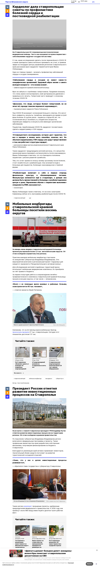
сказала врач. (18, 188)
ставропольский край (19, 198)
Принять (89, 564)
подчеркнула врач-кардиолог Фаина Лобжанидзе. (31, 109)
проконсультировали (20, 332)
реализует (28, 506)
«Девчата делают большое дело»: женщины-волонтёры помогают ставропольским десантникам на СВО (48, 553)
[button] (16, 553)
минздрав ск (48, 378)
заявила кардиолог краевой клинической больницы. (31, 88)
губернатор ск (60, 378)
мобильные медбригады (35, 378)
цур (30, 198)
